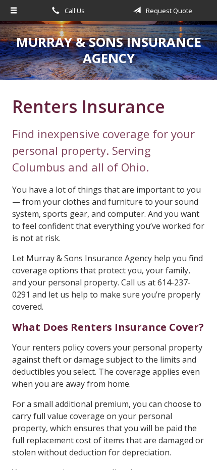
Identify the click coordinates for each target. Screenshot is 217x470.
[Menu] (14, 10)
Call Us (74, 10)
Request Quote (168, 10)
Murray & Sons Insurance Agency (108, 50)
